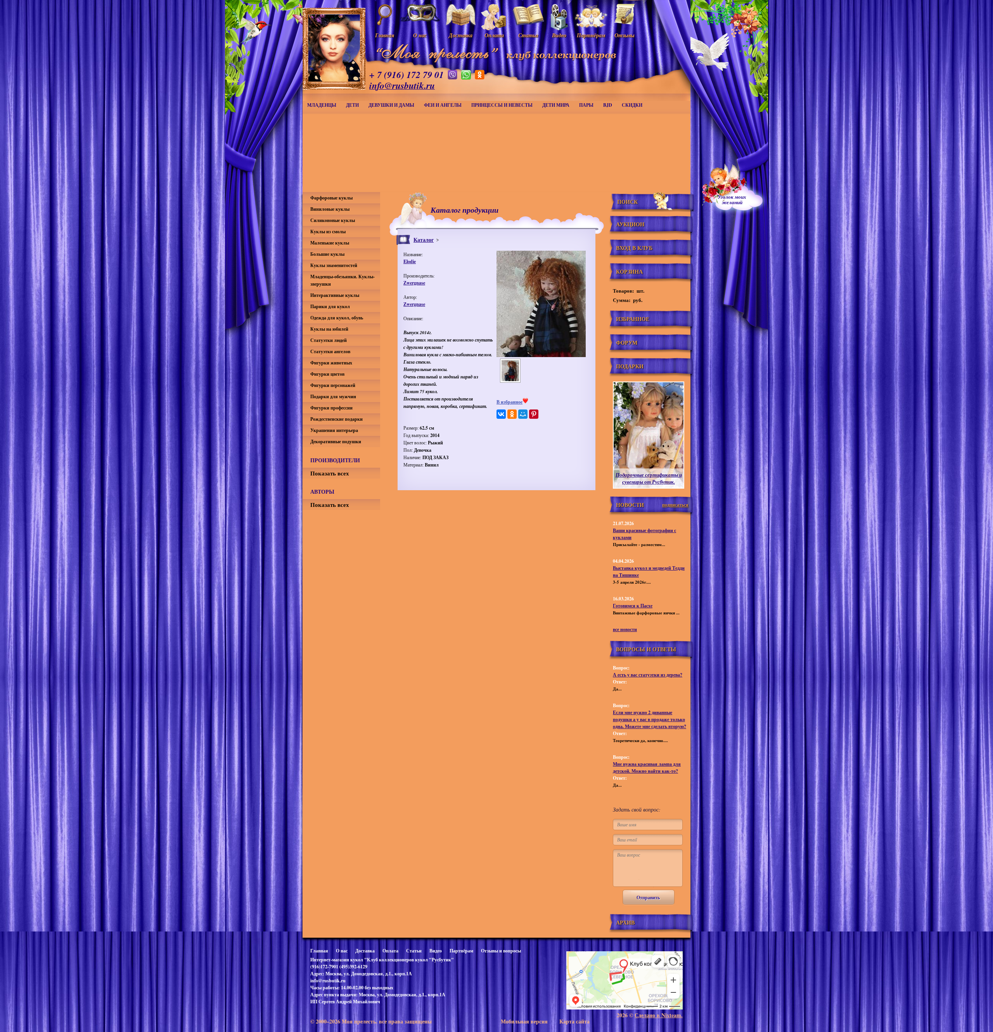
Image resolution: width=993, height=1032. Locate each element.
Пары (586, 105)
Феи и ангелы (443, 105)
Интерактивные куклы (334, 295)
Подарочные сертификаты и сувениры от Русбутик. (649, 478)
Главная (319, 950)
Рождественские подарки (336, 419)
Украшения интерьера (334, 430)
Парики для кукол (330, 306)
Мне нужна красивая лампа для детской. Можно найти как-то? (647, 767)
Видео (435, 950)
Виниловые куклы (329, 209)
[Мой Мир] (523, 414)
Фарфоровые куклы (331, 197)
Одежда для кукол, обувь (336, 317)
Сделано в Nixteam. (659, 1015)
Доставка (365, 950)
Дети (352, 105)
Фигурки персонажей (332, 385)
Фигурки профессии (331, 407)
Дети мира (555, 105)
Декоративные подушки (335, 441)
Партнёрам (461, 950)
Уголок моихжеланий (732, 199)
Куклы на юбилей (329, 329)
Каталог (423, 240)
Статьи (414, 950)
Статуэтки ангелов (330, 351)
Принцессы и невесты (502, 105)
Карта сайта (574, 1021)
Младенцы (321, 105)
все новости (625, 629)
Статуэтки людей (328, 340)
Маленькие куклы (329, 242)
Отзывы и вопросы (501, 950)
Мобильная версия (524, 1021)
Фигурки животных (331, 362)
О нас (342, 950)
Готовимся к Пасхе (632, 605)
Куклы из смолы (328, 231)
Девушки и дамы (391, 105)
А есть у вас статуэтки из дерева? (647, 674)
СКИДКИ (632, 105)
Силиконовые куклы (332, 220)
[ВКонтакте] (501, 414)
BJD (607, 105)
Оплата (390, 950)
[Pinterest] (533, 414)
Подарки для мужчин (333, 396)
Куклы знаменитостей (333, 265)
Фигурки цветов (327, 374)
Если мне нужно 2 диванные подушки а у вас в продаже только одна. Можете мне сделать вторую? (649, 719)
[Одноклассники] (512, 414)
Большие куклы (327, 254)
